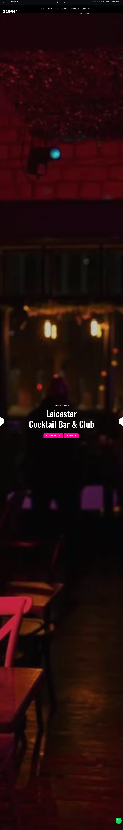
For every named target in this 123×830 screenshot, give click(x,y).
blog (56, 9)
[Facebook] (57, 2)
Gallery (64, 9)
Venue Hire (86, 9)
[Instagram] (61, 2)
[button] (2, 421)
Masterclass (74, 9)
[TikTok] (65, 2)
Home (42, 9)
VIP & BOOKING (85, 13)
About (50, 9)
